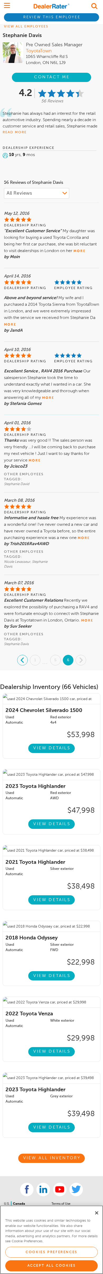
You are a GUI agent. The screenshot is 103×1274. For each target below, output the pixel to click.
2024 (44, 710)
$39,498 (81, 1114)
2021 (35, 862)
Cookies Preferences (51, 1252)
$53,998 (81, 735)
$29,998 (81, 1038)
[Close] (96, 1213)
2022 (29, 1014)
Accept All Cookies (51, 1265)
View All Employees (26, 26)
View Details (51, 748)
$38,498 (81, 886)
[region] (51, 1239)
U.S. (7, 1203)
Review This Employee (52, 17)
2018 (32, 938)
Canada (19, 1203)
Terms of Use (61, 1203)
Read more (15, 132)
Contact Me (52, 77)
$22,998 (81, 962)
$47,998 (81, 810)
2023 (35, 786)
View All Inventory (52, 1158)
